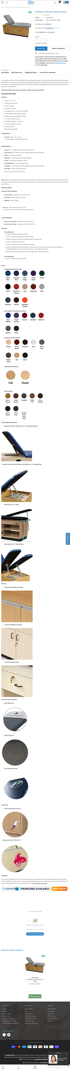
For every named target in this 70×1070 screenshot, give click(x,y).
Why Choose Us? (17, 72)
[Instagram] (8, 1034)
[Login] (55, 2)
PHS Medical (49, 18)
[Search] (7, 3)
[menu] (2, 2)
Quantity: (37, 37)
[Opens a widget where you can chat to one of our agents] (58, 1060)
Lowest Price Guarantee (47, 72)
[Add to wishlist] (36, 966)
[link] (59, 48)
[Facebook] (4, 1034)
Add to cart (41, 48)
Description (5, 72)
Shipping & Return (31, 72)
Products (8, 7)
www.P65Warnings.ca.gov (39, 883)
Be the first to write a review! (35, 934)
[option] (17, 26)
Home (2, 7)
